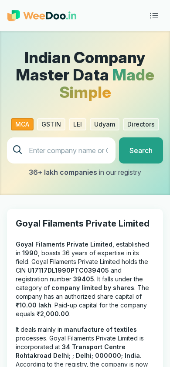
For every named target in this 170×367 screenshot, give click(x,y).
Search (141, 150)
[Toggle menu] (154, 15)
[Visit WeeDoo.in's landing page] (42, 16)
